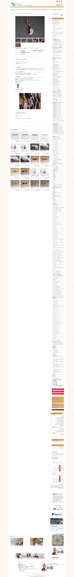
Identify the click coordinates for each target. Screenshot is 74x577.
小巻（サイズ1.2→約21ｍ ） (57, 94)
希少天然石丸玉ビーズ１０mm (57, 128)
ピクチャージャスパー (56, 323)
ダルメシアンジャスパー (56, 309)
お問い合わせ (62, 448)
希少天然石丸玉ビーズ (56, 124)
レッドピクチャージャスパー (57, 322)
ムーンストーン (55, 221)
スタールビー (55, 213)
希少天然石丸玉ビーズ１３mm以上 (58, 132)
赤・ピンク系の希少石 (56, 77)
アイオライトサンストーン (57, 224)
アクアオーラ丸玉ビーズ (56, 119)
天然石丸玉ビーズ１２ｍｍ (57, 111)
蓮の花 (54, 188)
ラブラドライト (55, 234)
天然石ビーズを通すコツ (60, 420)
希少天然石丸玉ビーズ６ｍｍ (57, 125)
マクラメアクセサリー (56, 22)
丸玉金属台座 (55, 381)
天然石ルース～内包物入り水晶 (57, 274)
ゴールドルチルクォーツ (56, 68)
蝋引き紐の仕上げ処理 (60, 421)
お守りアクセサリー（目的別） (57, 47)
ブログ (63, 435)
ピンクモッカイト (56, 336)
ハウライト (55, 335)
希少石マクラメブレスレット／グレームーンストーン (15, 187)
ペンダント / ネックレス (56, 23)
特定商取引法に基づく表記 (41, 575)
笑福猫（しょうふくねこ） (57, 192)
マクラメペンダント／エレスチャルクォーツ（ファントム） (25, 151)
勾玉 (53, 198)
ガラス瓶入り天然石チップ (57, 341)
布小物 (54, 375)
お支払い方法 (36, 574)
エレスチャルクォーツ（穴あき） (58, 295)
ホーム (11, 13)
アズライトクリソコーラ (56, 233)
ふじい (17, 117)
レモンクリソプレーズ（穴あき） (58, 255)
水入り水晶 (55, 285)
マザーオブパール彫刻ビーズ (57, 159)
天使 (54, 183)
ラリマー (54, 226)
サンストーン (55, 229)
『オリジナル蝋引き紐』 (53, 9)
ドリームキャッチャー (56, 88)
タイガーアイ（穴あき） (56, 273)
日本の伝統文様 (55, 64)
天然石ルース (55, 203)
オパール (54, 220)
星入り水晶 (55, 283)
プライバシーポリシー (34, 575)
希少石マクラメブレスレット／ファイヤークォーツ (25, 175)
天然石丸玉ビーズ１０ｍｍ (57, 110)
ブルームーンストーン (56, 222)
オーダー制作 (55, 382)
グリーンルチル (55, 303)
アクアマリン (55, 225)
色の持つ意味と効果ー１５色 (59, 431)
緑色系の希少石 (55, 75)
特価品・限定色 (55, 99)
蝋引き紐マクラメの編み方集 (59, 424)
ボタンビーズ (55, 140)
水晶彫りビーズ (55, 170)
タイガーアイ (55, 314)
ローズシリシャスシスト (56, 325)
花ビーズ (54, 155)
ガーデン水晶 (55, 278)
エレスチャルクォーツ (56, 72)
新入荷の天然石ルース (56, 204)
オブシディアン (55, 304)
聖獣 (54, 59)
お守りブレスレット (56, 48)
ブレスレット (55, 35)
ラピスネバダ (55, 334)
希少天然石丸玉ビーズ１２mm (57, 129)
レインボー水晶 (55, 282)
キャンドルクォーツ (56, 370)
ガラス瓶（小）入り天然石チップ (58, 344)
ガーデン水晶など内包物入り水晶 (58, 71)
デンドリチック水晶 (56, 281)
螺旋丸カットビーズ (56, 150)
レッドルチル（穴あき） (56, 294)
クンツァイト (55, 212)
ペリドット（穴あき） (56, 256)
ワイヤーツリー (55, 85)
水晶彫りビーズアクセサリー (57, 58)
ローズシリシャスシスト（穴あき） (58, 251)
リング (54, 26)
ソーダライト (55, 313)
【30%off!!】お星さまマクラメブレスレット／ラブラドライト (15, 138)
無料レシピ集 (62, 425)
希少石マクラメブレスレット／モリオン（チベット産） (15, 175)
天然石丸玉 (54, 347)
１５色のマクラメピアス (56, 43)
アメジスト (55, 353)
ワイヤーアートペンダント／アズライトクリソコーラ (35, 151)
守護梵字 (54, 175)
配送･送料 (40, 574)
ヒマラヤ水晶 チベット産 (57, 211)
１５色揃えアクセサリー (56, 39)
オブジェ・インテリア (56, 84)
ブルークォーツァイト (56, 312)
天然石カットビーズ (56, 136)
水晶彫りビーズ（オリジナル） (57, 163)
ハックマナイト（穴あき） (57, 266)
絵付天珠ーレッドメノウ (56, 195)
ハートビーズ (55, 141)
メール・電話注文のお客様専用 (57, 385)
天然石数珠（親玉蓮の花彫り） (57, 379)
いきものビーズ (55, 158)
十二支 (54, 179)
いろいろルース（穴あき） (57, 238)
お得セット (55, 98)
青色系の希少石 (55, 73)
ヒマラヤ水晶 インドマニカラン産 (58, 207)
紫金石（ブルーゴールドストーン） (58, 305)
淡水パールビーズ (56, 162)
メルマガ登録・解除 (27, 575)
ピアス (54, 27)
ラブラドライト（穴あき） (57, 260)
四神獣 (54, 60)
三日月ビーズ (55, 154)
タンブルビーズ (55, 146)
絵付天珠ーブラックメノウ (57, 196)
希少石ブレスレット (56, 67)
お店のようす (62, 434)
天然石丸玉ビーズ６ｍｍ (56, 107)
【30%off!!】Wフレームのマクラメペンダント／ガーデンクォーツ (45, 175)
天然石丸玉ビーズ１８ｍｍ (57, 115)
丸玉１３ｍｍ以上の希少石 (57, 81)
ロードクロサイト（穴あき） (57, 252)
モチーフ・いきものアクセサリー (18, 13)
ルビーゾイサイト (56, 330)
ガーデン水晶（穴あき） (56, 290)
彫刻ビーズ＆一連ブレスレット (57, 187)
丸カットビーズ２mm (56, 137)
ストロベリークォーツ (56, 300)
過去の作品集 (55, 384)
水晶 (54, 299)
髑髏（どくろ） (55, 191)
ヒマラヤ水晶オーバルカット (57, 208)
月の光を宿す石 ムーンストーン (59, 441)
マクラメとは (62, 416)
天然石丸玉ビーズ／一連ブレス (57, 102)
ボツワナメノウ (55, 308)
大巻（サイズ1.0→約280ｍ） (57, 95)
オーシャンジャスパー (56, 327)
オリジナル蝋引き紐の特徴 (60, 417)
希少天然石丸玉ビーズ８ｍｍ (57, 127)
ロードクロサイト (56, 216)
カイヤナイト (55, 230)
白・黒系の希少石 (56, 80)
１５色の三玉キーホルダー (57, 40)
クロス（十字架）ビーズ (56, 153)
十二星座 (54, 180)
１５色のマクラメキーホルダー (57, 44)
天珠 (53, 194)
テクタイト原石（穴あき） (57, 270)
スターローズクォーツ (56, 352)
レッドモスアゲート (56, 318)
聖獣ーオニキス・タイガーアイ (57, 184)
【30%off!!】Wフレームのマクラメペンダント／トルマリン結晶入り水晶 (35, 176)
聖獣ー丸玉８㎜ (55, 171)
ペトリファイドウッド (56, 321)
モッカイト (55, 326)
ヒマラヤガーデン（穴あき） (57, 291)
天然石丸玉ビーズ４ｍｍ (56, 106)
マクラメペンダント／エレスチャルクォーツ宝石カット (15, 151)
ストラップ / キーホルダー (27, 13)
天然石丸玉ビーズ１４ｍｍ (57, 112)
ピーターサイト (55, 235)
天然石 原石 (54, 355)
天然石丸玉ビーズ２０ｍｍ (57, 116)
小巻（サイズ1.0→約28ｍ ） (57, 93)
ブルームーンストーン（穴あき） (58, 257)
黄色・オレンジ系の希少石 (57, 76)
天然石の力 (62, 428)
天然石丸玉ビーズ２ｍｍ (56, 103)
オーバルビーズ (55, 145)
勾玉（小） (55, 200)
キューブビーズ (55, 149)
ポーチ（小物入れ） (56, 378)
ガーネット (55, 217)
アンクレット (55, 31)
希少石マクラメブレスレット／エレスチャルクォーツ (25, 187)
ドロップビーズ (55, 144)
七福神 (54, 178)
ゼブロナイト (55, 317)
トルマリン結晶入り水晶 (56, 286)
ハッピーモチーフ (56, 167)
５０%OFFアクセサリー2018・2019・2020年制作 (23, 118)
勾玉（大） (55, 199)
